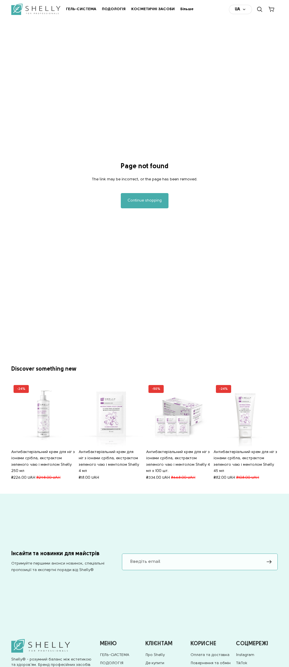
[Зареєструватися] (269, 562)
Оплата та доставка (210, 655)
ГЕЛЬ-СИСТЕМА (114, 655)
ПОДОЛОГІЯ (111, 663)
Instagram (245, 655)
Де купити (154, 663)
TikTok (241, 663)
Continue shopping (145, 200)
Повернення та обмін (211, 663)
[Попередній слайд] (17, 414)
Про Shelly (155, 655)
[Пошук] (259, 9)
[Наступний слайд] (69, 414)
